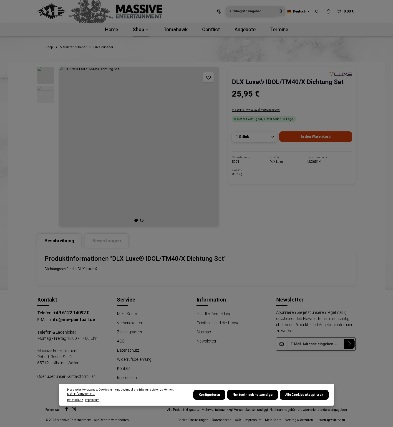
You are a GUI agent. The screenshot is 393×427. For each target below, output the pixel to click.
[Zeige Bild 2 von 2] (142, 220)
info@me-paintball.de (72, 319)
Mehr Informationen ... (81, 394)
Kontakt (124, 368)
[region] (128, 147)
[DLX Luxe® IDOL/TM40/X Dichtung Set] (139, 147)
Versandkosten (130, 322)
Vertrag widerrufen (299, 420)
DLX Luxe (276, 162)
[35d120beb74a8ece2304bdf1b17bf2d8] (340, 74)
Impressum (127, 377)
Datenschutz (128, 350)
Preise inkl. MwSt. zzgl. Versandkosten (256, 109)
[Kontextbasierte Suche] (219, 11)
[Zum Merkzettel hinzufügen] (208, 77)
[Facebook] (67, 410)
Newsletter (206, 341)
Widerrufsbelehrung (134, 359)
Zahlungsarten (129, 332)
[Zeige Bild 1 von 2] (136, 220)
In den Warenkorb (316, 136)
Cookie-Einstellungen (193, 420)
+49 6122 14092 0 (71, 312)
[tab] (59, 241)
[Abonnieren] (349, 344)
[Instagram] (73, 410)
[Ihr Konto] (328, 11)
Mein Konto (127, 313)
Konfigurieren (209, 394)
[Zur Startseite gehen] (51, 11)
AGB (121, 341)
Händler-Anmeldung (213, 313)
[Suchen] (280, 11)
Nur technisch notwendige (252, 394)
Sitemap (203, 332)
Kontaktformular (80, 376)
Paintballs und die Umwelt (219, 322)
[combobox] (251, 11)
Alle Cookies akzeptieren (304, 394)
